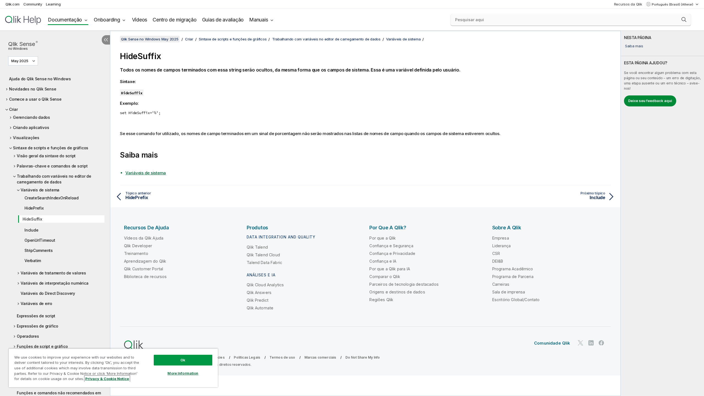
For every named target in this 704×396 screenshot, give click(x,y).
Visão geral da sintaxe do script (46, 155)
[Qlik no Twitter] (580, 343)
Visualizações (26, 137)
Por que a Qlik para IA (389, 268)
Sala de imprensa (508, 292)
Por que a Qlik (382, 238)
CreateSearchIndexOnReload (51, 198)
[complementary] (662, 213)
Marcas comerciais (320, 357)
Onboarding (107, 20)
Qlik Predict (257, 300)
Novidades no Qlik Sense (32, 89)
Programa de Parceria (513, 276)
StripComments (38, 250)
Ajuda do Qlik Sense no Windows (40, 78)
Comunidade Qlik (552, 343)
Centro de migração (175, 20)
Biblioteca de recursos (145, 276)
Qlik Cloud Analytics (265, 284)
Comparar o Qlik (384, 276)
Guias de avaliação (223, 20)
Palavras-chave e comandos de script (52, 166)
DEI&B (497, 261)
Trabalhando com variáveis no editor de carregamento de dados (54, 179)
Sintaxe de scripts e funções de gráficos (50, 147)
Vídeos (139, 20)
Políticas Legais (247, 357)
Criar (13, 109)
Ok (182, 360)
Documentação (65, 20)
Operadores (28, 336)
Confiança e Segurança (391, 245)
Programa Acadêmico (512, 268)
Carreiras (500, 284)
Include (31, 230)
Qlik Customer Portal (143, 268)
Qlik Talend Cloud (263, 254)
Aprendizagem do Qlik (145, 261)
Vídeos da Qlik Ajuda (143, 238)
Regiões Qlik (381, 299)
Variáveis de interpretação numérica (54, 283)
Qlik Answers (259, 292)
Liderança (501, 245)
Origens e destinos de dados (397, 292)
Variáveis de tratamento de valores (53, 273)
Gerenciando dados (31, 117)
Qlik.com (13, 4)
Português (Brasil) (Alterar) (673, 4)
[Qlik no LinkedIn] (591, 343)
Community (32, 4)
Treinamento (136, 253)
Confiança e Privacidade (392, 253)
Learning (53, 4)
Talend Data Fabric (264, 262)
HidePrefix (34, 208)
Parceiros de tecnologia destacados (403, 284)
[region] (113, 367)
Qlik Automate (260, 308)
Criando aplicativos (31, 127)
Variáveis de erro (36, 303)
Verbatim (32, 260)
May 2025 (19, 61)
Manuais (258, 20)
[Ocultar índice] (106, 40)
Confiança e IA (382, 261)
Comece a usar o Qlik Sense (35, 99)
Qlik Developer (138, 245)
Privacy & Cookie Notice (107, 378)
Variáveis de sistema (40, 190)
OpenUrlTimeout (39, 240)
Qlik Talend (257, 247)
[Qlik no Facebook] (601, 343)
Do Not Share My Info (362, 357)
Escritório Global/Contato (516, 299)
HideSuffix (32, 219)
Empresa (500, 238)
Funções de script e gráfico (42, 346)
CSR (496, 253)
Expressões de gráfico (37, 326)
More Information (182, 373)
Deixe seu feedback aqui (650, 100)
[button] (684, 19)
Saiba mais (634, 46)
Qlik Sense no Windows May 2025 (149, 39)
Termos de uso (282, 357)
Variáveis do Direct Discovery (48, 293)
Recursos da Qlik (628, 4)
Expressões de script (36, 316)
